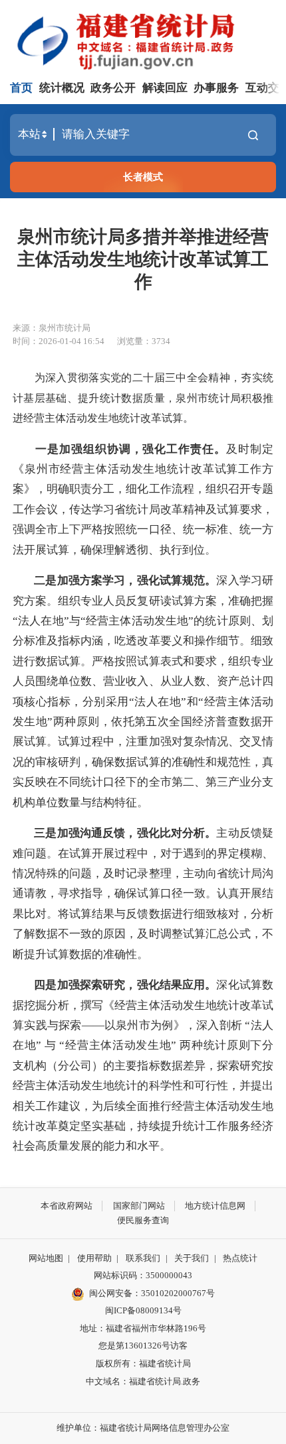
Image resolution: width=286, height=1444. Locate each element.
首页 (21, 88)
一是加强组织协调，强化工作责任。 (130, 449)
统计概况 (61, 88)
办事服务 (216, 88)
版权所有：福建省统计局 (143, 1363)
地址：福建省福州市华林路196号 (143, 1328)
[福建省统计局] (145, 39)
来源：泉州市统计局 (51, 328)
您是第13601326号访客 (143, 1346)
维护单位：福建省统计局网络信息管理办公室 (143, 1428)
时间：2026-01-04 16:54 (58, 341)
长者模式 (143, 176)
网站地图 (46, 1258)
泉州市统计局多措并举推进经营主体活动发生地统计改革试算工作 (143, 259)
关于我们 (191, 1258)
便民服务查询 (143, 1220)
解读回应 (165, 88)
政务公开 (113, 88)
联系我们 (143, 1258)
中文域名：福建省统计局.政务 (143, 1381)
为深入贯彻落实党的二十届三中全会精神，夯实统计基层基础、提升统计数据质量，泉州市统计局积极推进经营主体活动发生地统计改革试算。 (143, 398)
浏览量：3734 (143, 341)
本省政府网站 (66, 1206)
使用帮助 (94, 1258)
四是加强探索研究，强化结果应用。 (125, 985)
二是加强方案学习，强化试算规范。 (125, 580)
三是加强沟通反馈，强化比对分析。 (125, 833)
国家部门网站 (139, 1206)
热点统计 (240, 1258)
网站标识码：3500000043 (143, 1275)
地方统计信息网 (215, 1206)
